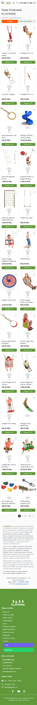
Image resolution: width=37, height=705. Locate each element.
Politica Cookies (7, 618)
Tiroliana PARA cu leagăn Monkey (26, 178)
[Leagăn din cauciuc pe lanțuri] (9, 446)
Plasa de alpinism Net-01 (8, 178)
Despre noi (5, 612)
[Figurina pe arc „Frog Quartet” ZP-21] (28, 446)
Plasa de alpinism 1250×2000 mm (8, 219)
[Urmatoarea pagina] (32, 516)
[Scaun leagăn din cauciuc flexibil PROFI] (28, 363)
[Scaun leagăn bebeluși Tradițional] (9, 240)
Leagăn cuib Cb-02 (8, 300)
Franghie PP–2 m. (26, 94)
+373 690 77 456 (9, 684)
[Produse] (2, 3)
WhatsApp (8, 650)
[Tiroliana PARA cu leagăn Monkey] (28, 158)
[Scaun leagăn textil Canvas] (9, 363)
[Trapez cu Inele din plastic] (9, 34)
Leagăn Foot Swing (9, 423)
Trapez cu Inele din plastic (9, 54)
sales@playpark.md (10, 687)
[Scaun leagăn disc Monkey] (28, 322)
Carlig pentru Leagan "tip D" (25, 502)
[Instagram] (24, 691)
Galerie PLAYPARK (8, 629)
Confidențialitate (7, 620)
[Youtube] (18, 691)
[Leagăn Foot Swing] (9, 404)
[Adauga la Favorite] (15, 27)
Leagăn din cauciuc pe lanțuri (9, 466)
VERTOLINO (25, 259)
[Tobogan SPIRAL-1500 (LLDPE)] (28, 116)
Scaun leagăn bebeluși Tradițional (9, 260)
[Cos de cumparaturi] (34, 3)
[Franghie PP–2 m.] (28, 75)
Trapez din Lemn (26, 218)
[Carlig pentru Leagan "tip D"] (28, 487)
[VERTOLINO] (28, 240)
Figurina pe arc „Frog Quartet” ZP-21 (27, 466)
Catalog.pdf (6, 635)
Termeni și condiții (8, 615)
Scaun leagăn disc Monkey (27, 342)
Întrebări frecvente (8, 632)
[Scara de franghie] (9, 75)
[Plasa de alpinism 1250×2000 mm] (9, 199)
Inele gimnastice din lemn (9, 137)
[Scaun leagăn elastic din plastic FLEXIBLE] (28, 281)
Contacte (5, 641)
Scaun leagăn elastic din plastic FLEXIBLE (26, 301)
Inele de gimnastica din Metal (9, 342)
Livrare (4, 623)
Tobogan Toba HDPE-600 (25, 425)
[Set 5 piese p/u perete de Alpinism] (9, 487)
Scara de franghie (8, 94)
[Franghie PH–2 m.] (28, 34)
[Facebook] (13, 691)
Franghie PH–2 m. (27, 53)
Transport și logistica (9, 626)
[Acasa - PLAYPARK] (8, 3)
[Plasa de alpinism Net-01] (9, 158)
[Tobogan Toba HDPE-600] (28, 404)
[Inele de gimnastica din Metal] (9, 322)
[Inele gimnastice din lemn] (9, 116)
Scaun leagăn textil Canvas (9, 383)
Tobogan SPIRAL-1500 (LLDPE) (26, 137)
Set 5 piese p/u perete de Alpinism (8, 502)
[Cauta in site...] (14, 3)
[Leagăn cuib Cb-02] (9, 281)
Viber (6, 645)
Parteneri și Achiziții (8, 638)
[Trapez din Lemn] (28, 199)
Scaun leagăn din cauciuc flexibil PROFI (26, 383)
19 (29, 516)
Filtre (10, 21)
